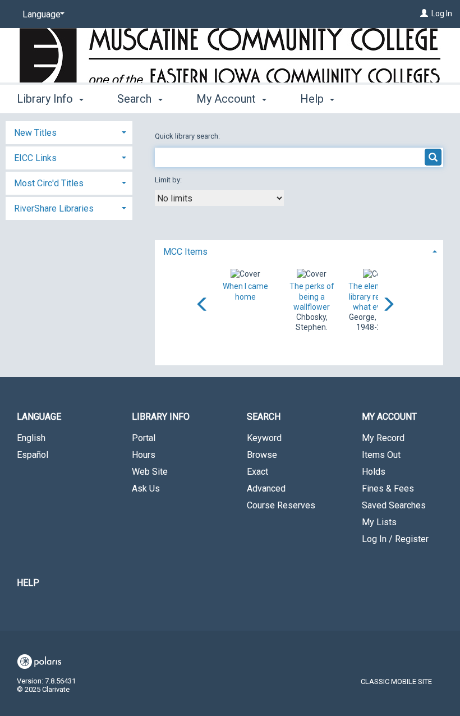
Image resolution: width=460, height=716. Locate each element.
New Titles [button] (35, 132)
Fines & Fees (388, 488)
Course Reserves (281, 505)
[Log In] (424, 13)
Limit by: (169, 180)
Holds (373, 471)
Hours (143, 454)
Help (28, 582)
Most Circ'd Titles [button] (49, 183)
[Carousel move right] (388, 305)
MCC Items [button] (185, 251)
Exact (257, 471)
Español (32, 454)
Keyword (264, 438)
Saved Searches (394, 505)
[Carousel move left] (202, 305)
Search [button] (135, 98)
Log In (441, 13)
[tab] (299, 250)
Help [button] (313, 98)
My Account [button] (227, 98)
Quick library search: (188, 136)
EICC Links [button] (35, 158)
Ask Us (146, 488)
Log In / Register (395, 539)
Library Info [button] (46, 98)
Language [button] (39, 416)
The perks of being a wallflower (311, 296)
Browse (262, 454)
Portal (143, 438)
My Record (383, 438)
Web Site (150, 471)
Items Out (381, 454)
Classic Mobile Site (396, 681)
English (31, 438)
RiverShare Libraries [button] (54, 208)
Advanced (266, 488)
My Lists (379, 522)
